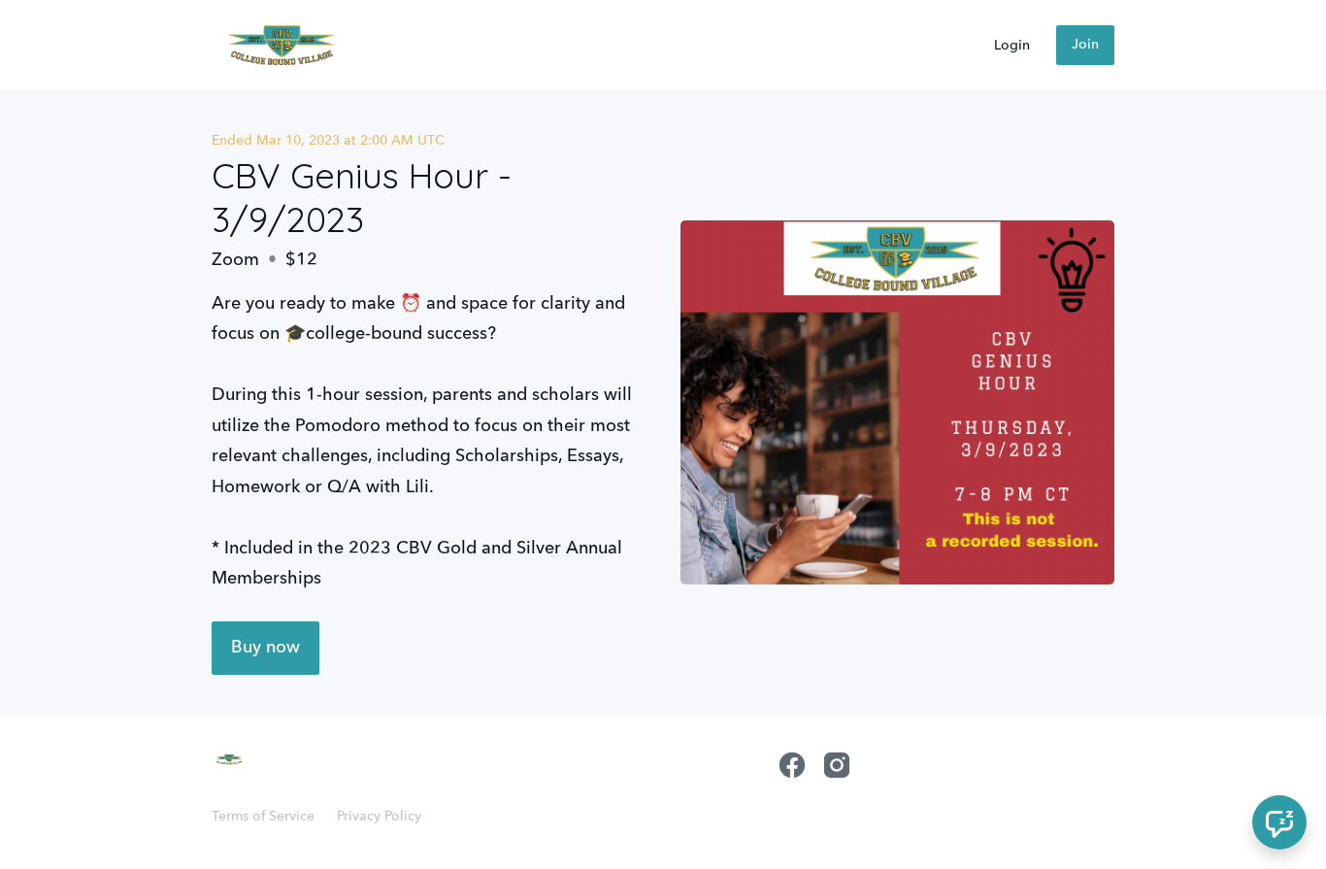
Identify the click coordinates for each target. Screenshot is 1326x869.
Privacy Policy (379, 816)
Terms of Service (263, 816)
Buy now (265, 647)
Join (1085, 44)
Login (1012, 45)
